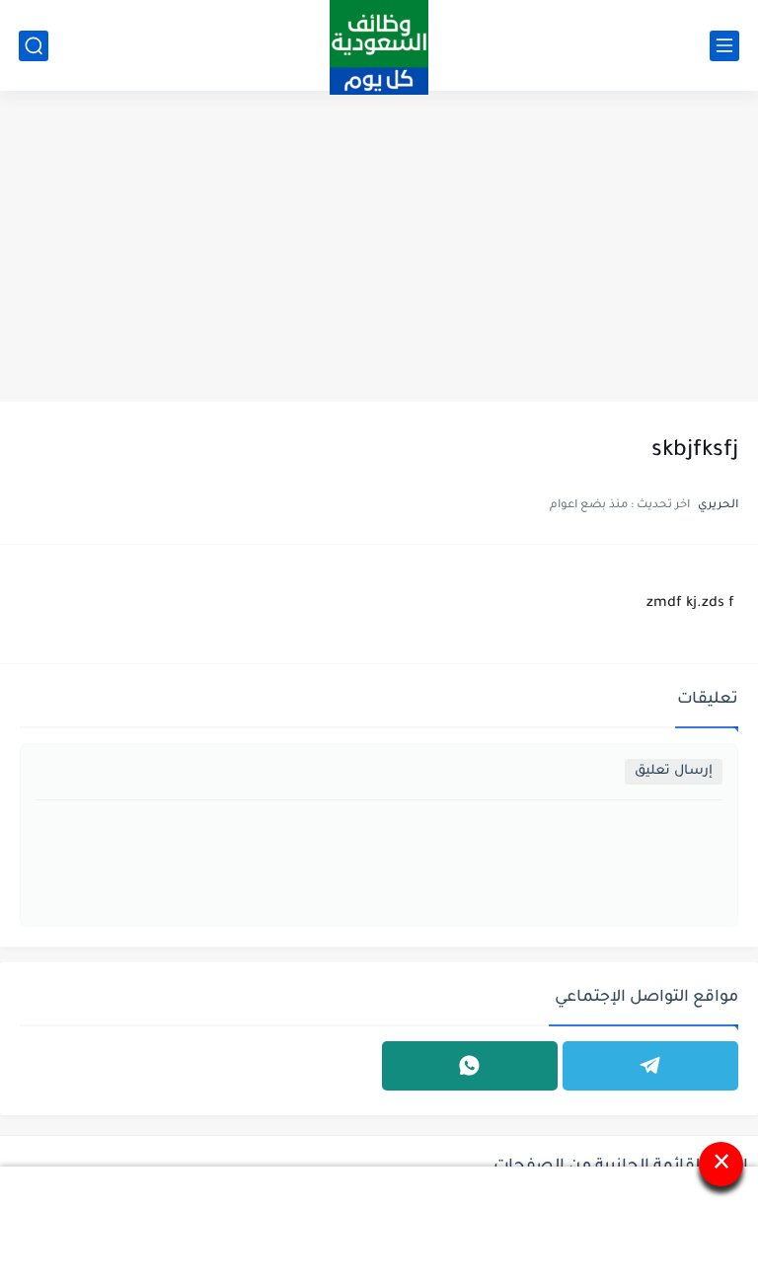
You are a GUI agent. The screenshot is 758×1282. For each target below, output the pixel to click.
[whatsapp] (470, 1066)
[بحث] (33, 46)
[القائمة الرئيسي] (724, 46)
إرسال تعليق (674, 771)
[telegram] (650, 1066)
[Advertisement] (379, 249)
